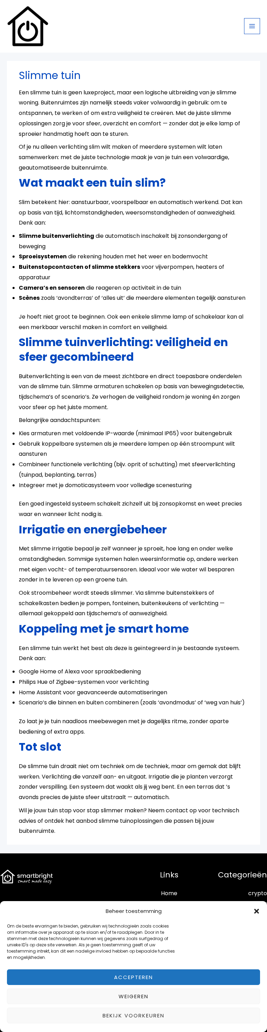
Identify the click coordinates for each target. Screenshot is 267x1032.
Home (169, 893)
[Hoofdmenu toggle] (252, 26)
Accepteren (133, 977)
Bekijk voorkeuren (133, 1015)
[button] (256, 911)
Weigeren (133, 996)
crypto (257, 893)
